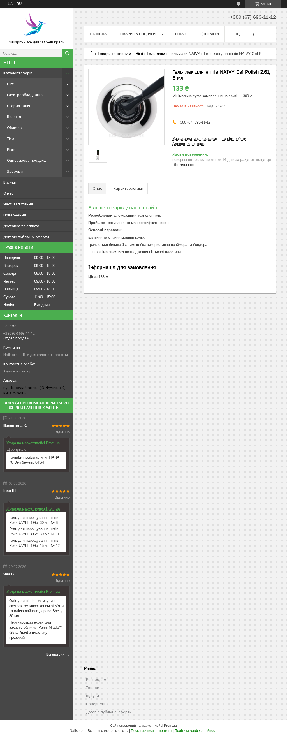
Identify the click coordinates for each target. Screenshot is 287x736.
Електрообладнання (25, 94)
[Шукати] (67, 53)
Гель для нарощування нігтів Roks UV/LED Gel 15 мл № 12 (34, 543)
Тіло (10, 138)
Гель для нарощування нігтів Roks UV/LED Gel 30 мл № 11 (34, 531)
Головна (98, 34)
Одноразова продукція (27, 160)
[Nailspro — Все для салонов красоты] (36, 26)
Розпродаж (96, 679)
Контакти (209, 34)
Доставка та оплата (21, 225)
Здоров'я (15, 171)
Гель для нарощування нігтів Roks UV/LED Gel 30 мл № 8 (33, 520)
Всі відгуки (55, 654)
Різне (12, 149)
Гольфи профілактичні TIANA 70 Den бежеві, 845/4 (34, 459)
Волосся (14, 116)
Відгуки (9, 182)
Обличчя (15, 127)
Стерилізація (18, 105)
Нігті (11, 83)
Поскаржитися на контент (151, 731)
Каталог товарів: (18, 72)
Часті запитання (18, 204)
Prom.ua (170, 726)
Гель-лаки (156, 53)
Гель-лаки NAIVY (184, 53)
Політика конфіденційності (196, 731)
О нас (8, 193)
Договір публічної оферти (26, 236)
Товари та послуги (137, 34)
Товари (92, 687)
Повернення (14, 214)
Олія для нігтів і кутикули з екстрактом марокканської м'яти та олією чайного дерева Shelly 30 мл (36, 608)
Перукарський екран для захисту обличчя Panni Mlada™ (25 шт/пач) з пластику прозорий (35, 630)
